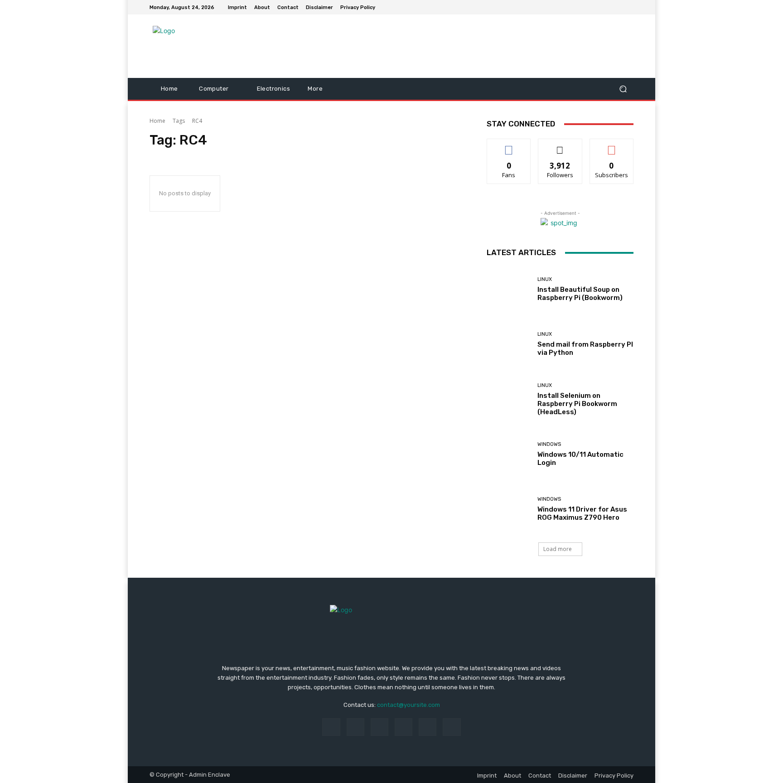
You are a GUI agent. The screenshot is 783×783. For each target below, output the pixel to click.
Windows (549, 444)
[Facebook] (331, 727)
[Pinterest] (403, 727)
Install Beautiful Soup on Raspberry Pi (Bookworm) (580, 293)
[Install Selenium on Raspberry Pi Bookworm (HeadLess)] (509, 399)
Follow (560, 145)
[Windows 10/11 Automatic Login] (509, 454)
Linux (544, 279)
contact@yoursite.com (408, 704)
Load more (557, 549)
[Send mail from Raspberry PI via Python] (509, 344)
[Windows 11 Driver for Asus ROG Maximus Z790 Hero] (509, 509)
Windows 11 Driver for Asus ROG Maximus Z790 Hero (582, 513)
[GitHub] (628, 7)
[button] (622, 89)
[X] (451, 727)
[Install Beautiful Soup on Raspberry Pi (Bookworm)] (509, 289)
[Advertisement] (466, 46)
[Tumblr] (427, 727)
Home (157, 121)
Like (509, 145)
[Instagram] (355, 727)
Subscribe (612, 145)
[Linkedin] (379, 727)
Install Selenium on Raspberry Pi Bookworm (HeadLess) (577, 404)
